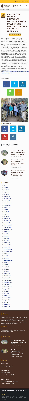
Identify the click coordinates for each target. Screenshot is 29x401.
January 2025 (7, 223)
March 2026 (7, 196)
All (4, 185)
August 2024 (7, 231)
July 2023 (6, 256)
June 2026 (6, 190)
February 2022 (7, 275)
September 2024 (8, 229)
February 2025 (7, 220)
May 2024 (6, 238)
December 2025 (8, 203)
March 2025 (7, 218)
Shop (25, 397)
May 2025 (6, 214)
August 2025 (7, 207)
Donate (4, 399)
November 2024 (8, 225)
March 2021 (7, 295)
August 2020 (7, 300)
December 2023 (8, 249)
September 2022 (8, 260)
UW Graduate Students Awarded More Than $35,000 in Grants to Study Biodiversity (18, 173)
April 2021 (6, 293)
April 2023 (6, 258)
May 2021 (6, 291)
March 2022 (7, 273)
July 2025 (6, 209)
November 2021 (8, 282)
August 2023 (7, 253)
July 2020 (6, 302)
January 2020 (7, 304)
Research (8, 396)
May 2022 (6, 269)
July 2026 (6, 187)
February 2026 (7, 198)
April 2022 (6, 271)
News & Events (18, 397)
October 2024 (7, 227)
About (3, 396)
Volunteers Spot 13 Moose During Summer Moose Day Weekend (18, 152)
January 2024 (7, 247)
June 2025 (6, 212)
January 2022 (7, 278)
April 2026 (6, 194)
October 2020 (7, 298)
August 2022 (7, 262)
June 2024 (6, 236)
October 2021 (7, 284)
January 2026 (7, 201)
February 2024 (7, 245)
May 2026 (6, 192)
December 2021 (8, 280)
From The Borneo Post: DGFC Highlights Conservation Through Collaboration (18, 162)
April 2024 (6, 240)
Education (4, 397)
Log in (3, 394)
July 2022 (6, 264)
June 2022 (6, 267)
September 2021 (8, 286)
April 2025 (6, 216)
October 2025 (7, 205)
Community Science (18, 396)
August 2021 (7, 289)
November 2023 (8, 251)
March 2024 (7, 242)
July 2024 (6, 234)
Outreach (10, 397)
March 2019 (7, 306)
